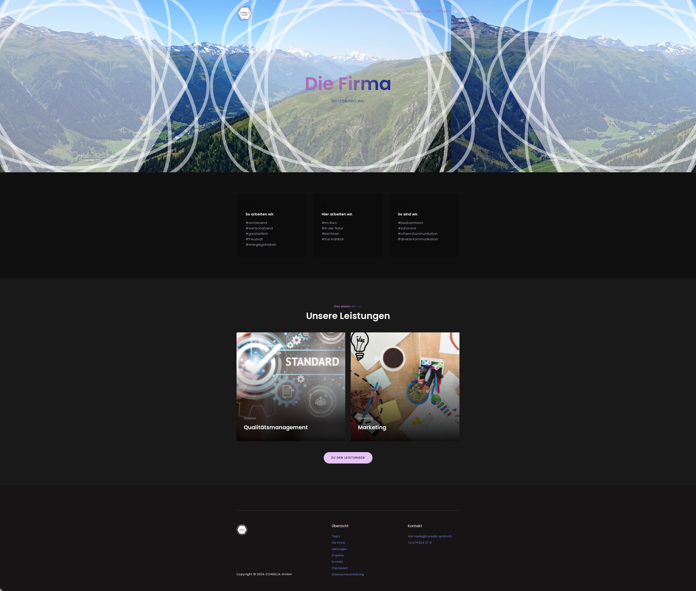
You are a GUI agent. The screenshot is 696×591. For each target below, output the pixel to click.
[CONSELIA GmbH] (262, 11)
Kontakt (443, 11)
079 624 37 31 (422, 543)
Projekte (338, 555)
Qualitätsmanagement (276, 427)
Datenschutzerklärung (348, 574)
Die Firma (403, 11)
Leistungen (423, 11)
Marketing (372, 427)
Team (336, 536)
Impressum (340, 568)
